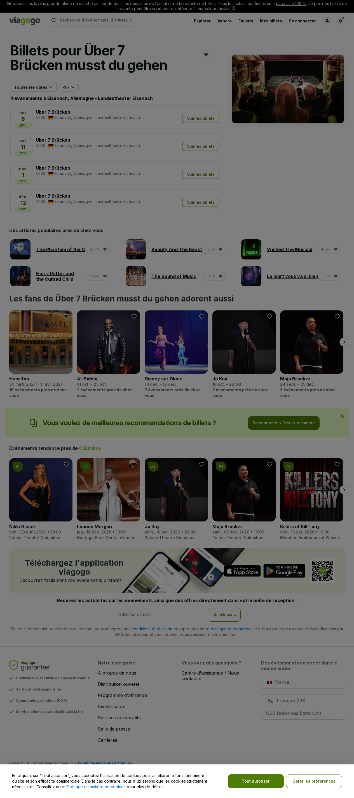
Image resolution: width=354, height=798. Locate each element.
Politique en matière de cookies (96, 786)
